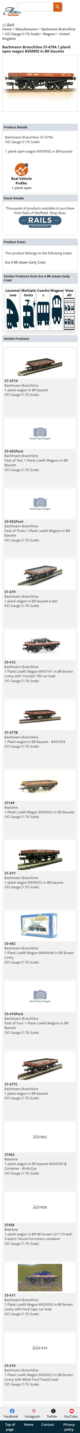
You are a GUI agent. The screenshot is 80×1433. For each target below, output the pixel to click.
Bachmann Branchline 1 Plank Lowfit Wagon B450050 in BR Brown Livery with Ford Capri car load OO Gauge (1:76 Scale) (38, 1304)
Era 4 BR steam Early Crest (25, 262)
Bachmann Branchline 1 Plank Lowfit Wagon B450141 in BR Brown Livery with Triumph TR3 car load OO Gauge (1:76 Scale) (38, 671)
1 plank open (21, 183)
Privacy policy (69, 1426)
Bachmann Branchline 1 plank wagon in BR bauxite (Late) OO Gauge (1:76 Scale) (30, 599)
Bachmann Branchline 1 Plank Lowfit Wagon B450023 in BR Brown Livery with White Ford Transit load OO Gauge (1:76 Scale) (38, 1374)
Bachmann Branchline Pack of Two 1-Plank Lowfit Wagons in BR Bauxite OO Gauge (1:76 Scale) (36, 460)
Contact (47, 1424)
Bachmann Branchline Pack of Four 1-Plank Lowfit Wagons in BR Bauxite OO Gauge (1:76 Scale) (36, 1023)
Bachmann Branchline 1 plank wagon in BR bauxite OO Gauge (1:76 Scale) (26, 1091)
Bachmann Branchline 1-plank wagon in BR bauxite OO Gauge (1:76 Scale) (26, 388)
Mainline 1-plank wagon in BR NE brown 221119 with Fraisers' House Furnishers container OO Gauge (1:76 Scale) (38, 1234)
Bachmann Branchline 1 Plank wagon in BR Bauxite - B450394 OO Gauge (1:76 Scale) (34, 739)
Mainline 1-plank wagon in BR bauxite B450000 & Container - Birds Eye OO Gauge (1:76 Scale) (35, 1163)
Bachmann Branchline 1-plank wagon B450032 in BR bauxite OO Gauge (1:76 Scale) (33, 880)
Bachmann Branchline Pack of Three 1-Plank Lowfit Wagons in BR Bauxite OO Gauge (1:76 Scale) (37, 530)
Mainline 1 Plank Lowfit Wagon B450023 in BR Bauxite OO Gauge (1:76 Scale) (39, 810)
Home (29, 1424)
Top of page (10, 1426)
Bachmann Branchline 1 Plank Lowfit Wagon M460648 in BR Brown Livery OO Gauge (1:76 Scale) (39, 952)
